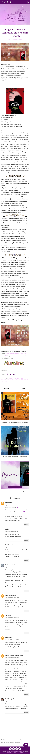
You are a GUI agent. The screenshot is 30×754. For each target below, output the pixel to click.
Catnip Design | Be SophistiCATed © (15, 752)
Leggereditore (6, 380)
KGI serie (20, 378)
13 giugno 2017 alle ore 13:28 (11, 567)
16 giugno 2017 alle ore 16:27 (11, 701)
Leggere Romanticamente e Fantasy (14, 751)
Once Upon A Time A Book (14, 655)
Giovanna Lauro (10, 595)
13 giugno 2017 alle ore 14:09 (12, 597)
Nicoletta (8, 615)
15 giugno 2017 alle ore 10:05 (12, 657)
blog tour (12, 378)
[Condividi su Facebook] (7, 374)
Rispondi (26, 524)
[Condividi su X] (10, 374)
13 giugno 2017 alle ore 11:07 (11, 505)
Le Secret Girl (10, 565)
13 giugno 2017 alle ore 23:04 (12, 639)
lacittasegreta (10, 699)
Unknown (8, 502)
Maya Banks (16, 380)
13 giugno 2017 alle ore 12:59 (11, 547)
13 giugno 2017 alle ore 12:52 (11, 531)
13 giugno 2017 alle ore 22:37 (12, 617)
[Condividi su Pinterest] (14, 374)
